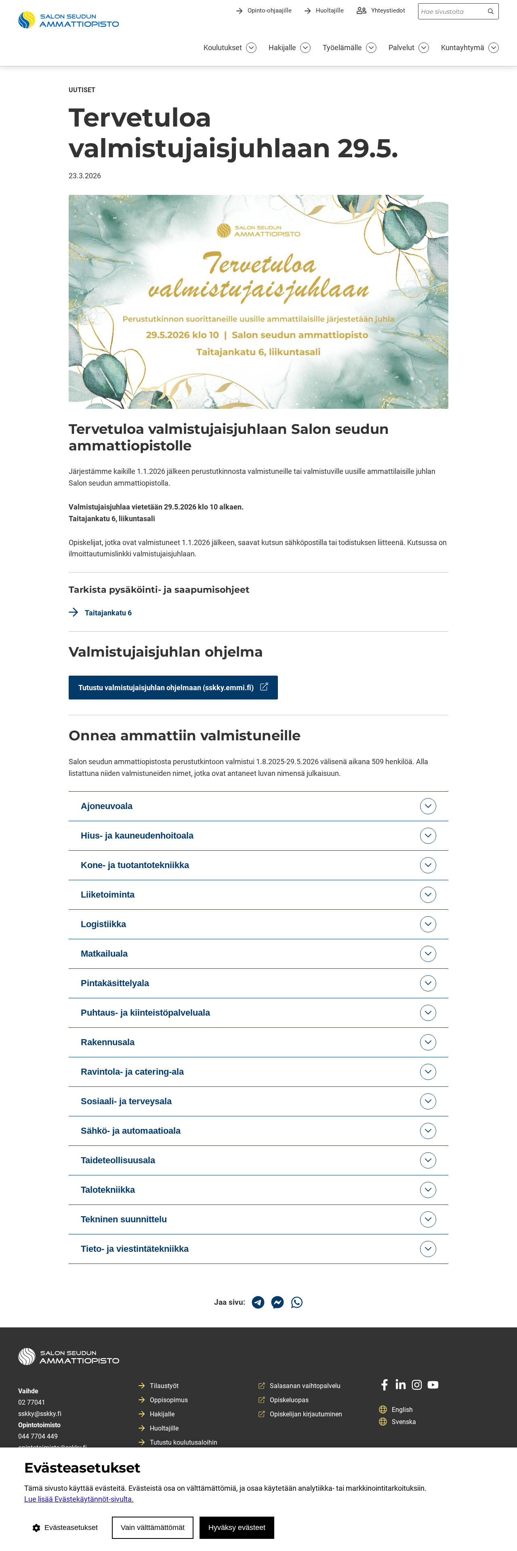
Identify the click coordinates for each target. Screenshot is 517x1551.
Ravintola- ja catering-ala (132, 1072)
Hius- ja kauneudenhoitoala (137, 835)
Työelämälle (342, 47)
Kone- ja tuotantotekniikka (135, 865)
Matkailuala (104, 954)
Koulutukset (223, 47)
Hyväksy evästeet (236, 1528)
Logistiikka (103, 924)
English (402, 1410)
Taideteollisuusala (118, 1160)
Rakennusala (108, 1042)
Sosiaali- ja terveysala (126, 1101)
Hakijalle (282, 47)
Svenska (404, 1422)
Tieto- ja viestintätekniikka (135, 1249)
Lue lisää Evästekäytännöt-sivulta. (79, 1499)
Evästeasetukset (71, 1528)
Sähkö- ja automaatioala (131, 1131)
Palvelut (401, 47)
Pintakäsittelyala (115, 983)
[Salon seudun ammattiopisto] (258, 1360)
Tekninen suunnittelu (124, 1219)
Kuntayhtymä (462, 47)
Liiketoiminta (108, 895)
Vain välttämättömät (153, 1528)
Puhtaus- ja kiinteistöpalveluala (145, 1013)
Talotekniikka (108, 1190)
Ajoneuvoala (106, 806)
